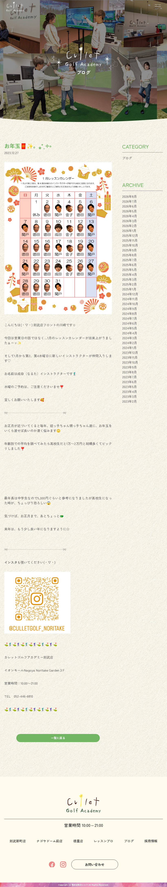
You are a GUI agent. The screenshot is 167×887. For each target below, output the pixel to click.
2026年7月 (129, 201)
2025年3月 (129, 279)
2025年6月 (129, 264)
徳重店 (78, 840)
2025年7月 (129, 259)
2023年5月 (129, 386)
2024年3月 (129, 337)
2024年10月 (130, 303)
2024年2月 (129, 342)
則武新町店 (18, 840)
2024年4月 (129, 332)
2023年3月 (129, 396)
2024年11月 (130, 298)
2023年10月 (130, 362)
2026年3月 (129, 220)
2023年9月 (129, 367)
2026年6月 (129, 206)
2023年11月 (130, 357)
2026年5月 (129, 211)
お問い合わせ (94, 864)
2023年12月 (130, 352)
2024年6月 (129, 323)
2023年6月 (129, 381)
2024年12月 (130, 293)
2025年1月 (129, 289)
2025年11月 (130, 240)
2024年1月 (129, 347)
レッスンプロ (103, 840)
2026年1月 (129, 230)
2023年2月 (129, 401)
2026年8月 (129, 196)
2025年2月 (129, 284)
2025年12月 (130, 235)
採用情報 (150, 840)
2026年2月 (129, 225)
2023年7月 (129, 376)
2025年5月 (129, 269)
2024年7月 (129, 318)
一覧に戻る (58, 738)
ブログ (127, 157)
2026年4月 (129, 215)
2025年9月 (129, 250)
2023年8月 (129, 372)
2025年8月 (129, 254)
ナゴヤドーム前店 (49, 840)
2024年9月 (129, 308)
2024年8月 (129, 313)
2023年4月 (129, 391)
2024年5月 (129, 328)
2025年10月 (130, 245)
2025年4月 (129, 274)
